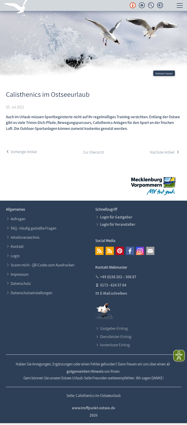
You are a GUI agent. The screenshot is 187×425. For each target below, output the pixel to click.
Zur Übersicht (93, 152)
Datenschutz (21, 283)
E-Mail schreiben (113, 293)
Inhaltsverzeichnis (25, 237)
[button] (99, 251)
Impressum (20, 274)
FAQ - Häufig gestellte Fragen (33, 228)
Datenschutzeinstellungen (31, 292)
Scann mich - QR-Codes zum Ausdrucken (42, 265)
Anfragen (18, 218)
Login (15, 255)
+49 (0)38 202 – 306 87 (118, 276)
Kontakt (17, 246)
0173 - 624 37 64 (113, 285)
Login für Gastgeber (116, 217)
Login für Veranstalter (117, 224)
